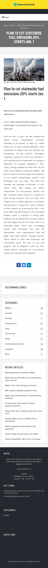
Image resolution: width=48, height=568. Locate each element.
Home (5, 25)
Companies (9, 349)
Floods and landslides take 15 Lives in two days (23, 439)
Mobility (8, 308)
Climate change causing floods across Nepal (21, 433)
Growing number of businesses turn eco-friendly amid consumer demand (24, 492)
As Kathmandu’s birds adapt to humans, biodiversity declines (20, 404)
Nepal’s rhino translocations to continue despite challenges (23, 397)
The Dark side (10, 333)
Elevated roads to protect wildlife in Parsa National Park (21, 420)
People (7, 338)
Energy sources (11, 323)
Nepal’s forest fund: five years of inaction (21, 385)
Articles (12, 25)
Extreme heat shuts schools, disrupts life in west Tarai (23, 412)
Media (7, 354)
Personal (8, 318)
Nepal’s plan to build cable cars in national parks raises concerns (23, 379)
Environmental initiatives (14, 343)
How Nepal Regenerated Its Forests (17, 496)
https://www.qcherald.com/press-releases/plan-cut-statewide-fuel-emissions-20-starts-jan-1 (23, 125)
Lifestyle (8, 313)
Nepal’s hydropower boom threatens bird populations (20, 427)
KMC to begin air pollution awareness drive (21, 390)
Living (7, 328)
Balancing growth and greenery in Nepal (20, 372)
